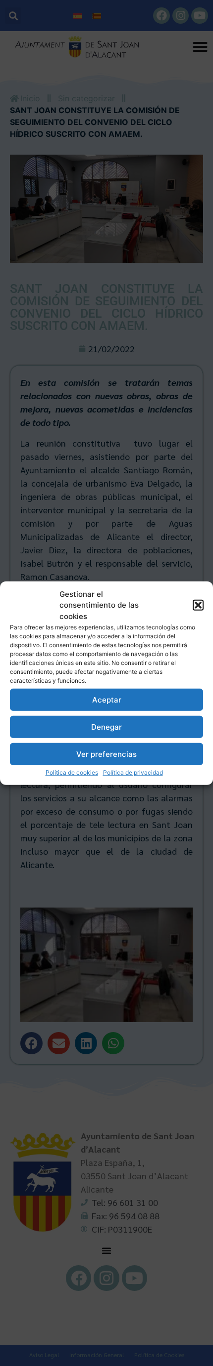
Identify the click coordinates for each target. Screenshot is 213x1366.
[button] (198, 605)
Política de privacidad (133, 772)
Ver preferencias (106, 753)
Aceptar (106, 699)
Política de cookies (72, 772)
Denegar (106, 726)
